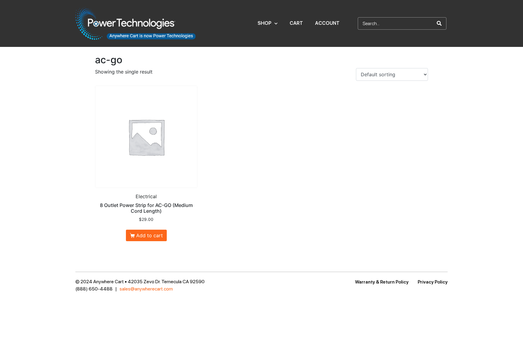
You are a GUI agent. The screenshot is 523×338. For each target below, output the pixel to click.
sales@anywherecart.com (146, 289)
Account (327, 23)
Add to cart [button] (149, 235)
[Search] (439, 23)
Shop (264, 23)
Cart (296, 23)
